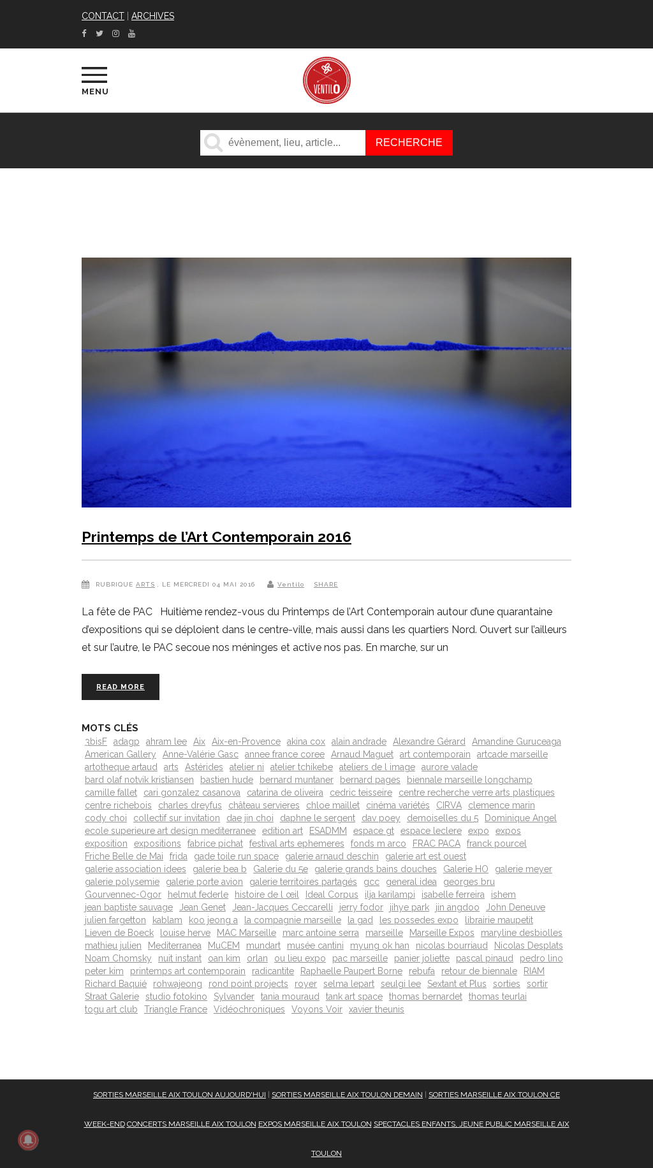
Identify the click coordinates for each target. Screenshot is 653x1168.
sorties (506, 984)
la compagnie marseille (292, 920)
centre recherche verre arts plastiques (477, 792)
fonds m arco (378, 843)
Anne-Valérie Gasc (200, 754)
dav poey (381, 818)
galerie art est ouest (425, 856)
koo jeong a (213, 920)
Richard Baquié (116, 984)
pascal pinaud (484, 958)
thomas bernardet (425, 996)
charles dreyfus (190, 805)
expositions (157, 843)
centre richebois (118, 805)
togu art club (111, 1009)
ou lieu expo (300, 958)
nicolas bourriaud (452, 945)
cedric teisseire (361, 792)
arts (171, 767)
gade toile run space (236, 856)
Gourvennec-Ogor (123, 894)
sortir (537, 984)
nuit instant (180, 958)
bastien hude (226, 780)
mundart (263, 945)
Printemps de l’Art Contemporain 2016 (216, 536)
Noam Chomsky (118, 958)
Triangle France (175, 1009)
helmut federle (198, 894)
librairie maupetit (499, 920)
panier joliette (422, 958)
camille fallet (111, 792)
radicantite (273, 971)
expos (508, 831)
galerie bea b (220, 869)
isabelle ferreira (453, 894)
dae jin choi (250, 818)
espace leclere (431, 831)
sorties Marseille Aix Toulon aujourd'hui (179, 1094)
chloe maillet (333, 805)
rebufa (422, 971)
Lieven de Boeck (119, 933)
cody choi (106, 818)
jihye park (409, 907)
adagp (127, 741)
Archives (152, 16)
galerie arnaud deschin (332, 856)
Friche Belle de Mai (124, 856)
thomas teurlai (498, 996)
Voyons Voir (316, 1009)
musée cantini (315, 945)
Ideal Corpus (331, 894)
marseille (384, 933)
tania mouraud (290, 996)
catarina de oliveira (285, 792)
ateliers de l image (377, 767)
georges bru (469, 882)
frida (178, 856)
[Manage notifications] (28, 1140)
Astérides (204, 767)
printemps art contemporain (188, 971)
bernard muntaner (297, 780)
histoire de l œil (267, 894)
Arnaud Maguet (362, 754)
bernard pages (370, 780)
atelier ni (247, 767)
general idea (411, 882)
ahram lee (166, 741)
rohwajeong (177, 984)
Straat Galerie (112, 996)
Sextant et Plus (457, 984)
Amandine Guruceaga (516, 741)
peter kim (104, 971)
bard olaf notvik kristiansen (139, 780)
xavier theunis (376, 1009)
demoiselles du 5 (442, 818)
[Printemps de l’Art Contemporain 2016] (326, 385)
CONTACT (103, 16)
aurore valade (450, 767)
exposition (106, 843)
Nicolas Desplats (528, 945)
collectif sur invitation (176, 818)
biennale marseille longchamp (469, 780)
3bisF (96, 741)
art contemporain (435, 754)
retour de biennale (479, 971)
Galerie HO (465, 869)
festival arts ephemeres (296, 843)
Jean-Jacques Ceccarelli (282, 907)
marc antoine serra (320, 933)
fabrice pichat (215, 843)
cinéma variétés (398, 805)
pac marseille (360, 958)
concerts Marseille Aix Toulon (191, 1124)
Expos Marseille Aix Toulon (315, 1124)
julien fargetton (115, 920)
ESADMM (328, 831)
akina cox (306, 741)
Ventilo (290, 584)
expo (478, 831)
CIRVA (449, 805)
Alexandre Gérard (429, 741)
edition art (282, 831)
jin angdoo (458, 907)
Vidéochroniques (249, 1009)
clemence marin (501, 805)
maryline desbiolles (521, 933)
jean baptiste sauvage (129, 907)
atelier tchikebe (301, 767)
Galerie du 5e (280, 869)
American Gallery (120, 754)
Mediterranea (175, 945)
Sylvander (234, 996)
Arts (145, 584)
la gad (360, 920)
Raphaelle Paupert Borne (351, 971)
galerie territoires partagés (303, 882)
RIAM (534, 971)
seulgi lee (401, 984)
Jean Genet (202, 907)
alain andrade (359, 741)
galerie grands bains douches (375, 869)
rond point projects (248, 984)
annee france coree (285, 754)
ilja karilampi (390, 894)
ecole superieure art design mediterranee (170, 831)
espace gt (373, 831)
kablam (167, 920)
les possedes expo (419, 920)
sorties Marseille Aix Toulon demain (347, 1094)
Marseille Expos (441, 933)
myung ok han (379, 945)
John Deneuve (515, 907)
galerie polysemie (122, 882)
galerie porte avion (204, 882)
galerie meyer (523, 869)
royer (306, 984)
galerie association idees (135, 869)
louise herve (185, 933)
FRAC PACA (436, 843)
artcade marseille (512, 754)
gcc (371, 882)
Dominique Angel (521, 818)
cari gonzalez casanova (191, 792)
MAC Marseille (246, 933)
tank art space (354, 996)
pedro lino (541, 958)
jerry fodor (361, 907)
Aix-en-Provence (246, 741)
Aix (199, 741)
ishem (503, 894)
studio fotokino (176, 996)
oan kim (224, 958)
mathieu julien (113, 945)
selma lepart (348, 984)
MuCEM (224, 945)
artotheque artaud (121, 767)
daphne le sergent (317, 818)
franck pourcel (497, 843)
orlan (257, 958)
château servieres (264, 805)
